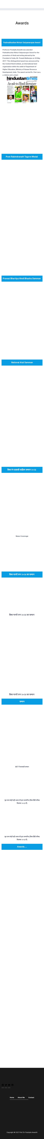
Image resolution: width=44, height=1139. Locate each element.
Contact (31, 1097)
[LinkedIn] (12, 1085)
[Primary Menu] (40, 4)
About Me (21, 1097)
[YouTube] (9, 1085)
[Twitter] (6, 1085)
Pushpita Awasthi (31, 1132)
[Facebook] (3, 1085)
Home (12, 1097)
